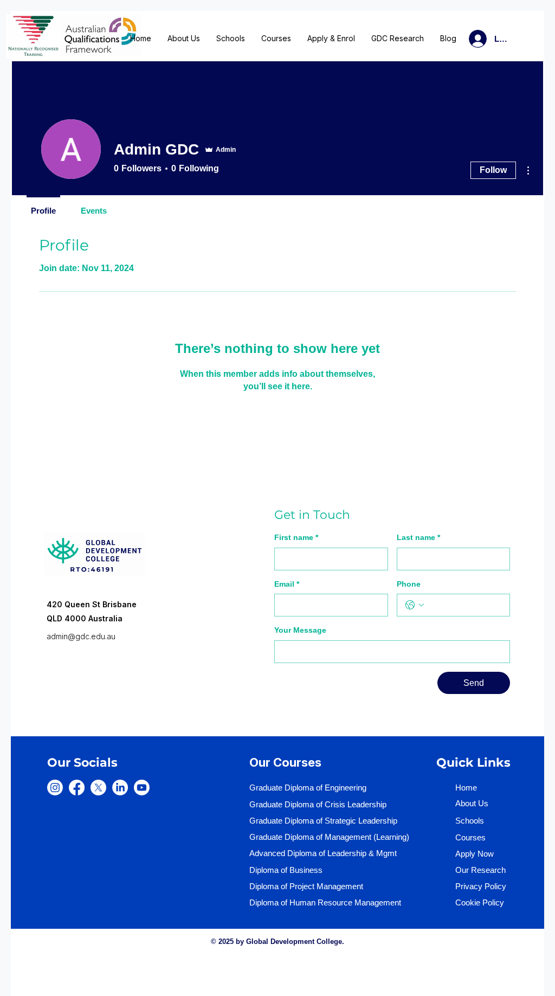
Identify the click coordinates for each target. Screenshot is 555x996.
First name (296, 537)
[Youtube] (142, 787)
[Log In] (465, 39)
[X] (98, 787)
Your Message (300, 630)
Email (286, 584)
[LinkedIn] (120, 787)
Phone (409, 584)
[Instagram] (55, 787)
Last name (418, 537)
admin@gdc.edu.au (81, 636)
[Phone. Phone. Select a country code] (414, 605)
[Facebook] (77, 787)
